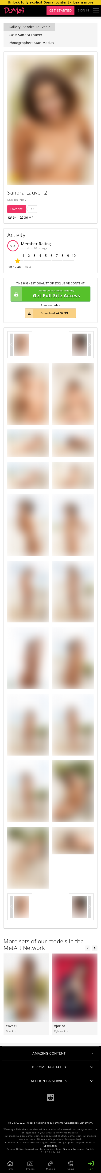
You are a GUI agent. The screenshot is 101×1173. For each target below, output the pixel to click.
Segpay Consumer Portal (78, 1149)
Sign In (83, 10)
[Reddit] (50, 1097)
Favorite (16, 209)
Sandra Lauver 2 (27, 192)
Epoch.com (50, 1145)
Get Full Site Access (56, 294)
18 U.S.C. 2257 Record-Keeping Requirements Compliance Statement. (50, 1122)
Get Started (60, 10)
